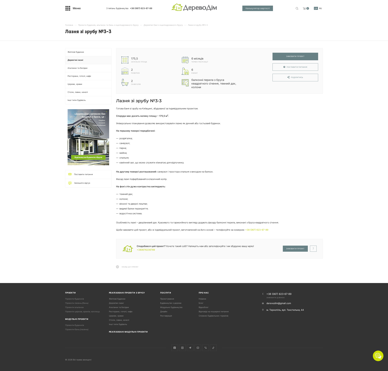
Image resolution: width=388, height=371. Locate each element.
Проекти (70, 293)
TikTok (213, 347)
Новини (202, 299)
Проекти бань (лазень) (76, 329)
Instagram (182, 347)
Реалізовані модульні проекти (128, 332)
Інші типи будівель (118, 324)
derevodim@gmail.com (278, 303)
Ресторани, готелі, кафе (120, 311)
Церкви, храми (116, 316)
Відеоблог (204, 307)
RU (320, 8)
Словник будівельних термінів (213, 316)
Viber (205, 347)
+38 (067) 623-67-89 (141, 8)
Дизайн (163, 311)
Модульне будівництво (171, 307)
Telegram (190, 347)
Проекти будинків (74, 299)
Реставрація (166, 316)
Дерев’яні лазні (116, 303)
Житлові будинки (117, 299)
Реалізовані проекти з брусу (127, 293)
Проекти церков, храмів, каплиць (82, 311)
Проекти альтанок (74, 307)
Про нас (204, 293)
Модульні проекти (76, 319)
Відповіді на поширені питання (214, 311)
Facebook (174, 347)
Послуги (165, 293)
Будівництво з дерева (170, 303)
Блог (201, 303)
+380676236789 (146, 249)
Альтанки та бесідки (119, 307)
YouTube (198, 347)
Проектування (167, 299)
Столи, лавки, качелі (119, 320)
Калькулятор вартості (258, 8)
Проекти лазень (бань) (76, 303)
